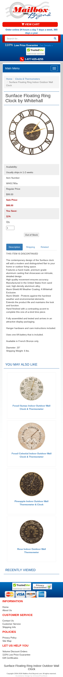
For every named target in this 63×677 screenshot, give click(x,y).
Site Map (6, 641)
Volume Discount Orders (14, 651)
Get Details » (46, 45)
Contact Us (8, 620)
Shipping (30, 247)
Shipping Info (9, 627)
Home (9, 79)
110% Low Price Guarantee (16, 654)
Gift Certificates (10, 658)
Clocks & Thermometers (27, 79)
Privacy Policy (9, 637)
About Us (7, 610)
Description (14, 247)
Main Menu (12, 68)
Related (45, 247)
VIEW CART (32, 24)
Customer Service (11, 624)
